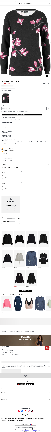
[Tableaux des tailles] (48, 108)
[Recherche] (49, 4)
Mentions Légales (41, 418)
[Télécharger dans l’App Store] (30, 384)
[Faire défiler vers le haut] (25, 376)
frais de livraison (10, 90)
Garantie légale (20, 420)
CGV (2, 418)
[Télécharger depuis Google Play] (21, 384)
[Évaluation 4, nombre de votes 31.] (45, 83)
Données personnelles (19, 418)
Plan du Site (3, 420)
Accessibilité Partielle (9, 418)
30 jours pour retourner (16, 1)
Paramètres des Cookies (31, 418)
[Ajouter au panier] (47, 76)
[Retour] (2, 4)
